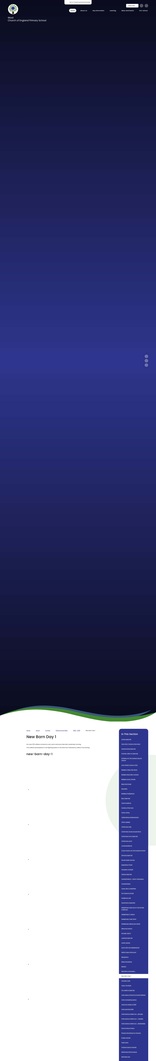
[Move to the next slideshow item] (146, 356)
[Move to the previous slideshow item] (146, 361)
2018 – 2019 (76, 730)
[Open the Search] (146, 5)
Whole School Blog (62, 730)
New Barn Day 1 (90, 730)
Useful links (131, 6)
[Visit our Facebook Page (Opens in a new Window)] (141, 5)
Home (28, 730)
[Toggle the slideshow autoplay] (146, 365)
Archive (47, 730)
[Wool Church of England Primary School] (13, 9)
